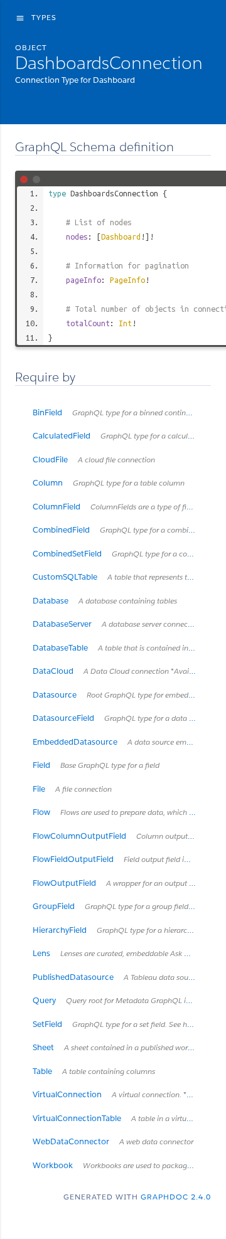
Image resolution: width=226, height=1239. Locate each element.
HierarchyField (122, 930)
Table (94, 1071)
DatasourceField (122, 718)
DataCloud (122, 671)
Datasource (122, 694)
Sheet (121, 1047)
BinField (122, 412)
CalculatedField (122, 435)
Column (109, 482)
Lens (122, 953)
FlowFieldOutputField (122, 859)
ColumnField (122, 506)
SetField (122, 1024)
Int (125, 323)
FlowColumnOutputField (122, 836)
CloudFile (94, 459)
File (72, 789)
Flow (122, 812)
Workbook (122, 1165)
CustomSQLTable (122, 577)
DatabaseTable (122, 647)
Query (122, 1000)
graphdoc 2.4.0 (176, 1196)
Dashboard (121, 236)
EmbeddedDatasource (122, 741)
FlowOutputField (122, 883)
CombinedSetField (122, 553)
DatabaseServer (117, 624)
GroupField (122, 906)
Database (105, 600)
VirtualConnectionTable (122, 1118)
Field (96, 765)
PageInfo (127, 279)
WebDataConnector (113, 1141)
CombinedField (122, 529)
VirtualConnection (122, 1094)
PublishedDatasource (122, 977)
